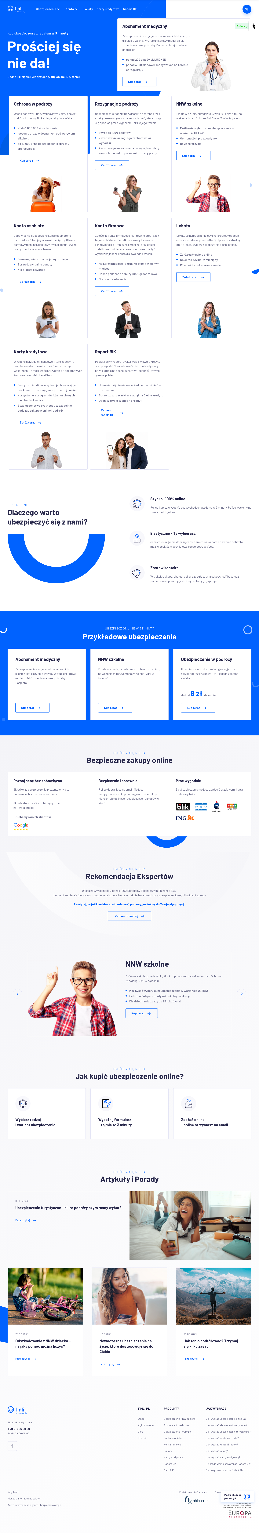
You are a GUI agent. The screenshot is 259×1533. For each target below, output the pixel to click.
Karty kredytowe (108, 9)
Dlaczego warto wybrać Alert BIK (224, 1470)
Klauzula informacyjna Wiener (24, 1498)
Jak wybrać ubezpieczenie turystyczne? (228, 1431)
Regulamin (13, 1492)
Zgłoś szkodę (146, 1425)
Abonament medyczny (176, 1425)
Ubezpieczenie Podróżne (178, 1431)
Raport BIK (130, 9)
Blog (140, 1431)
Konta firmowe (172, 1444)
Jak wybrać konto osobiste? (222, 1438)
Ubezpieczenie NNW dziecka (179, 1418)
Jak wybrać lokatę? (217, 1450)
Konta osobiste (173, 1438)
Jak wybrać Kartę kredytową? (223, 1457)
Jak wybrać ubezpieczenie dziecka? (226, 1418)
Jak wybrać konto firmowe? (222, 1444)
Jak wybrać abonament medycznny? (226, 1425)
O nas (141, 1418)
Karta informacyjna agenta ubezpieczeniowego (34, 1504)
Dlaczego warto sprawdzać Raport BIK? (228, 1463)
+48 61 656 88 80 (19, 1428)
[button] (49, 9)
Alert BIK (169, 1470)
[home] (16, 9)
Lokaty (88, 9)
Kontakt (143, 1438)
